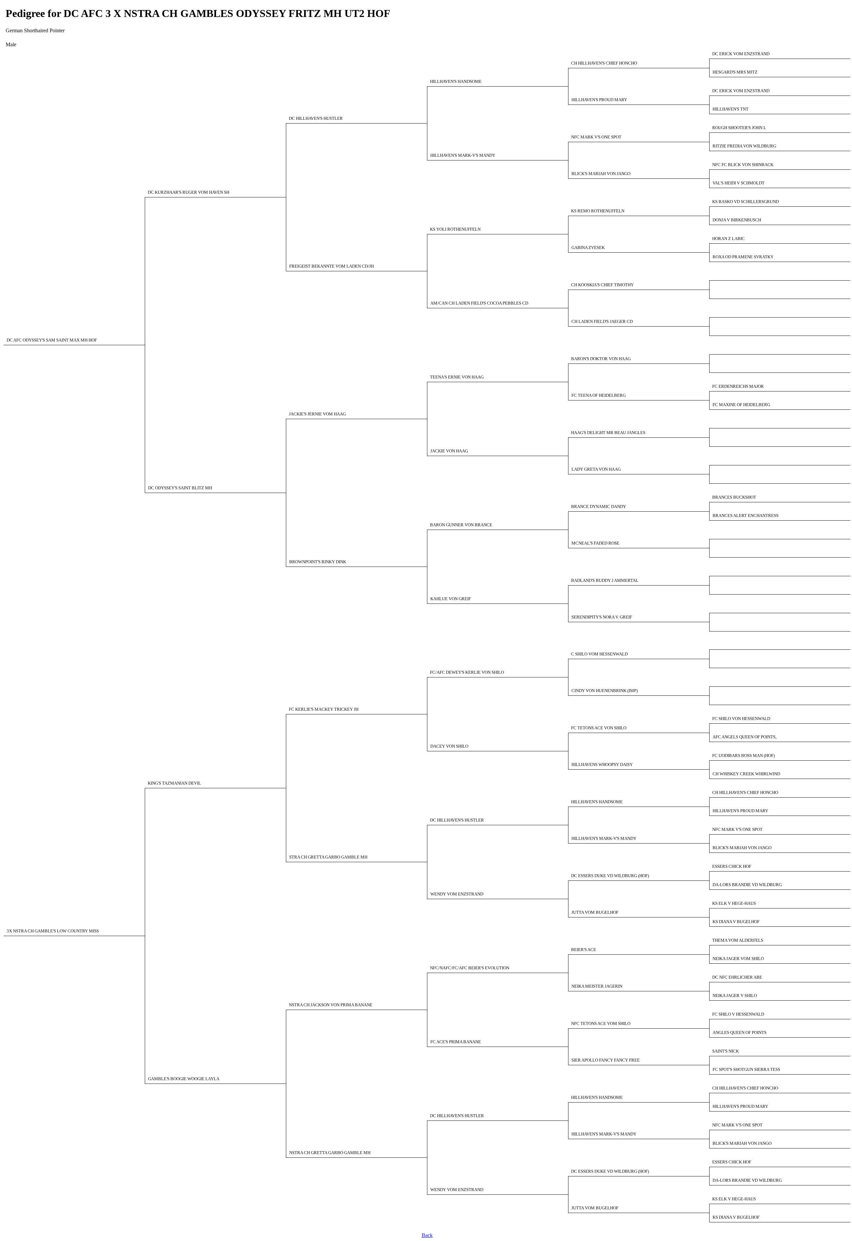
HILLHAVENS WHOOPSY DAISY (602, 764)
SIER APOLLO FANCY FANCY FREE (605, 1060)
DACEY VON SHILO (449, 746)
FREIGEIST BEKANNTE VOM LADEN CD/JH (331, 266)
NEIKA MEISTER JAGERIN (596, 986)
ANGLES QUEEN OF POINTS (739, 1032)
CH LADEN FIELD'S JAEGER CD (602, 321)
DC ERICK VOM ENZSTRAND (740, 54)
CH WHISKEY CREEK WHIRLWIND (746, 774)
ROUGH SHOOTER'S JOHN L (739, 127)
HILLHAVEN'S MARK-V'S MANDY (462, 155)
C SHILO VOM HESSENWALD (599, 654)
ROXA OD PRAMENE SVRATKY (743, 257)
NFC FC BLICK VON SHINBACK (742, 164)
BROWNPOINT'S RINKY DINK (317, 562)
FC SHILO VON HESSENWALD (741, 718)
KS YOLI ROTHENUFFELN (455, 229)
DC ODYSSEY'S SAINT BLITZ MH (180, 488)
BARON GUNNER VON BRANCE (461, 525)
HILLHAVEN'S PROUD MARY (599, 100)
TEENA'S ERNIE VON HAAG (457, 377)
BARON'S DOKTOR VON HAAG (601, 359)
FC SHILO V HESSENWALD (738, 1014)
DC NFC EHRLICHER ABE (737, 977)
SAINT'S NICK (725, 1051)
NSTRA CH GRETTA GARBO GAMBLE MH (329, 1152)
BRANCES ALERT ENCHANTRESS (745, 515)
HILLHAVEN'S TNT (730, 109)
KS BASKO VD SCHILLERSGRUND (745, 201)
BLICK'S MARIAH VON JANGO (600, 173)
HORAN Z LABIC (728, 238)
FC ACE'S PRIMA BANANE (455, 1042)
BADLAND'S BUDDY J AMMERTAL (604, 580)
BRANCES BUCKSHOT (734, 497)
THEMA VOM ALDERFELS (737, 940)
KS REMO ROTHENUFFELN (597, 211)
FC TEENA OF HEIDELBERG (598, 395)
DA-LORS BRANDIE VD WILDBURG (747, 884)
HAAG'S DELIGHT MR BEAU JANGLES (608, 432)
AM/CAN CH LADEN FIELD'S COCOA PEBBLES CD (479, 303)
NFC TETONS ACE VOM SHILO (600, 1023)
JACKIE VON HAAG (449, 451)
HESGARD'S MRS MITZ (735, 72)
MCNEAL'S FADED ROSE (595, 543)
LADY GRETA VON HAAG (596, 469)
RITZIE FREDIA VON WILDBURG (744, 146)
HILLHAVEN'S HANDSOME (456, 81)
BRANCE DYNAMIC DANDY (598, 506)
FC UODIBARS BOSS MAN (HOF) (743, 755)
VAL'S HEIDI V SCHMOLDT (738, 183)
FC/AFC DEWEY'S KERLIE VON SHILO (467, 672)
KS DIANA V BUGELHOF (736, 921)
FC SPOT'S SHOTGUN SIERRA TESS (746, 1069)
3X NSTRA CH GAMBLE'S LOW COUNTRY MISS (53, 931)
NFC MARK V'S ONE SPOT (596, 137)
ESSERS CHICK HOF (731, 866)
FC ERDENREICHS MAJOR (738, 386)
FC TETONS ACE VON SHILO (598, 728)
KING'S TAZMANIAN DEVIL (174, 783)
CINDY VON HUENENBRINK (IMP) (604, 690)
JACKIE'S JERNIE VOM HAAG (317, 414)
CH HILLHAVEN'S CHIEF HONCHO (604, 63)
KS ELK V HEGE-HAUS (734, 903)
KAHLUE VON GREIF (450, 599)
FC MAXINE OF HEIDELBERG (741, 404)
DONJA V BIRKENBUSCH (737, 220)
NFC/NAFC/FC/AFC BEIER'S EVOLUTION (469, 968)
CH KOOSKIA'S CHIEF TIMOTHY (602, 285)
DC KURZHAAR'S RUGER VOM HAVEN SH (188, 192)
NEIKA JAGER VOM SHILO (738, 958)
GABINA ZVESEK (588, 247)
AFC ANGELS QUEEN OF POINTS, (744, 737)
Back (427, 1235)
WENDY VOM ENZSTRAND (456, 894)
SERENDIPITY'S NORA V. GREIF (601, 617)
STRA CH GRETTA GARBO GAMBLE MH (328, 857)
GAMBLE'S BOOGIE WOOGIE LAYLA (183, 1079)
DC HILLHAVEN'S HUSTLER (316, 118)
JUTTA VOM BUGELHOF (594, 912)
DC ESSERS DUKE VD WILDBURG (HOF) (610, 875)
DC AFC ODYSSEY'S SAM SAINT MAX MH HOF (52, 340)
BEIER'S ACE (583, 949)
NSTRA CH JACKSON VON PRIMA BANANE (330, 1005)
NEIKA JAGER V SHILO (735, 995)
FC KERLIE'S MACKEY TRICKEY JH (323, 709)
